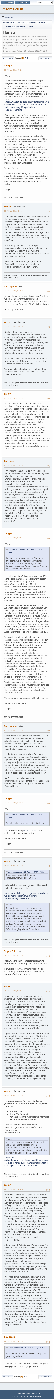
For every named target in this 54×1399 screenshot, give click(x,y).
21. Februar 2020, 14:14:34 (13, 1189)
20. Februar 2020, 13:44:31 (13, 211)
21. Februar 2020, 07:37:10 (13, 955)
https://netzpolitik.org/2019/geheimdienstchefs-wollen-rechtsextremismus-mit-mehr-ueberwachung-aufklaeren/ (26, 896)
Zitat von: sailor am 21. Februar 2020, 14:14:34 (26, 1348)
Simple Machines (36, 1396)
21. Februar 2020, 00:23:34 (13, 865)
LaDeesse (9, 461)
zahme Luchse (30, 830)
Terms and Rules (24, 1393)
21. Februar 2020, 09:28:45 (13, 991)
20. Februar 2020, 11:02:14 (13, 70)
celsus (7, 206)
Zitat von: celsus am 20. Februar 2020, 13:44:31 (27, 872)
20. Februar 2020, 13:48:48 (13, 291)
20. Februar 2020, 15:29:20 (13, 398)
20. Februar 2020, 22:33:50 (13, 803)
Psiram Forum (12, 9)
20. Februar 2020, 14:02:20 (13, 326)
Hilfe (14, 1393)
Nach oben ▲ (37, 1393)
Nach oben (7, 1377)
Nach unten (8, 58)
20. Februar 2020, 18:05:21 (13, 538)
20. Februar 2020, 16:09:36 (13, 465)
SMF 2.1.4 (15, 1396)
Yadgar (8, 65)
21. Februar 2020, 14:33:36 (13, 1341)
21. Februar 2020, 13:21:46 (13, 1095)
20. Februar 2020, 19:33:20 (13, 730)
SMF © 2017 (25, 1396)
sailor (7, 393)
